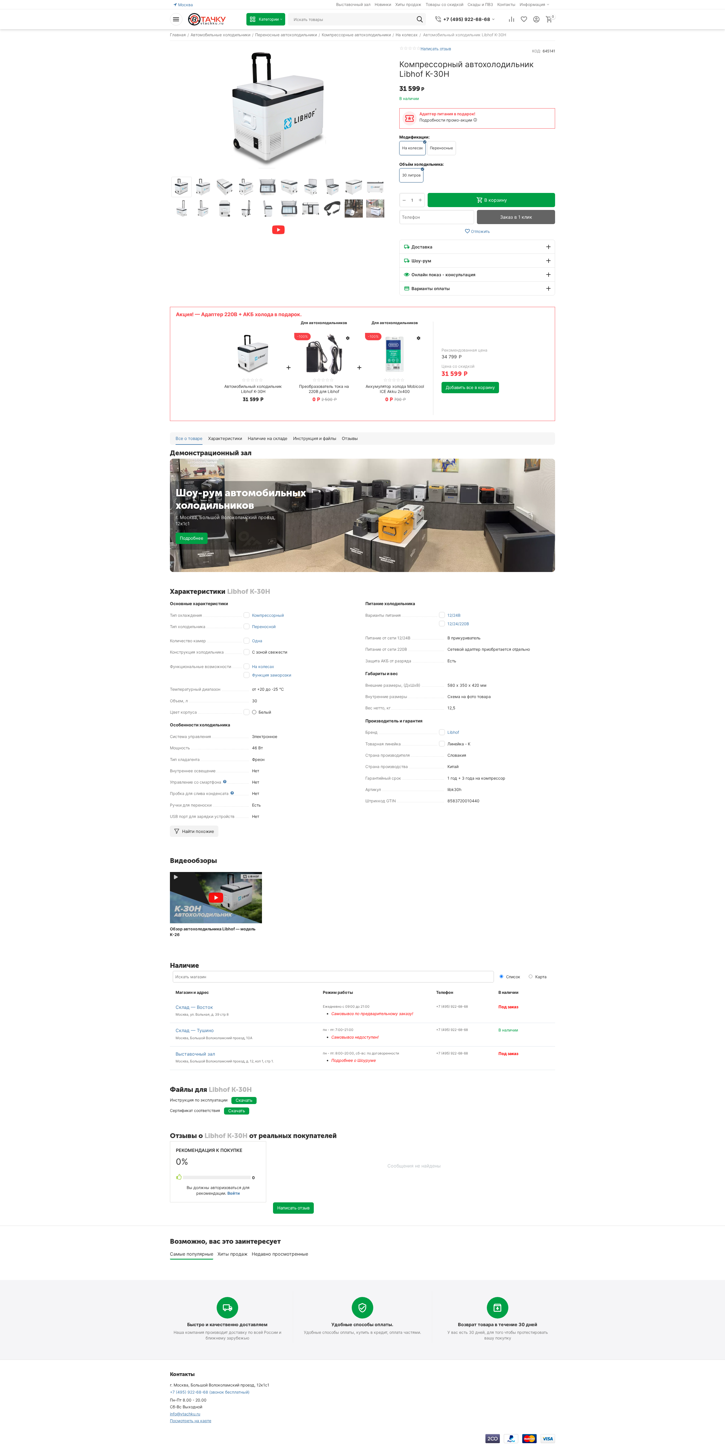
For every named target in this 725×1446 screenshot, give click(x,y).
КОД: (536, 51)
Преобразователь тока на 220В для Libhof (324, 389)
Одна (257, 640)
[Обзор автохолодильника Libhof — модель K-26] (216, 897)
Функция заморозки (271, 675)
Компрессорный (268, 615)
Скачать (244, 1100)
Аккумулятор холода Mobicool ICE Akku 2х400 (395, 389)
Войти (233, 1193)
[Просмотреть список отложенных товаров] (524, 19)
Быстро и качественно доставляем (227, 1324)
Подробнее (191, 538)
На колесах (263, 666)
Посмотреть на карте (190, 1420)
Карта (540, 976)
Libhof (453, 732)
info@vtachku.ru (185, 1413)
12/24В (453, 615)
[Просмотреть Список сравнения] (511, 19)
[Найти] (419, 19)
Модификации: (414, 137)
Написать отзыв (436, 48)
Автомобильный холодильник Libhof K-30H (253, 389)
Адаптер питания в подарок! (447, 113)
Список (512, 976)
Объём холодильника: (421, 164)
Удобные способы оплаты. (362, 1324)
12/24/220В (458, 623)
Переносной (264, 626)
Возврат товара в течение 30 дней (497, 1324)
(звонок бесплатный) (210, 1392)
